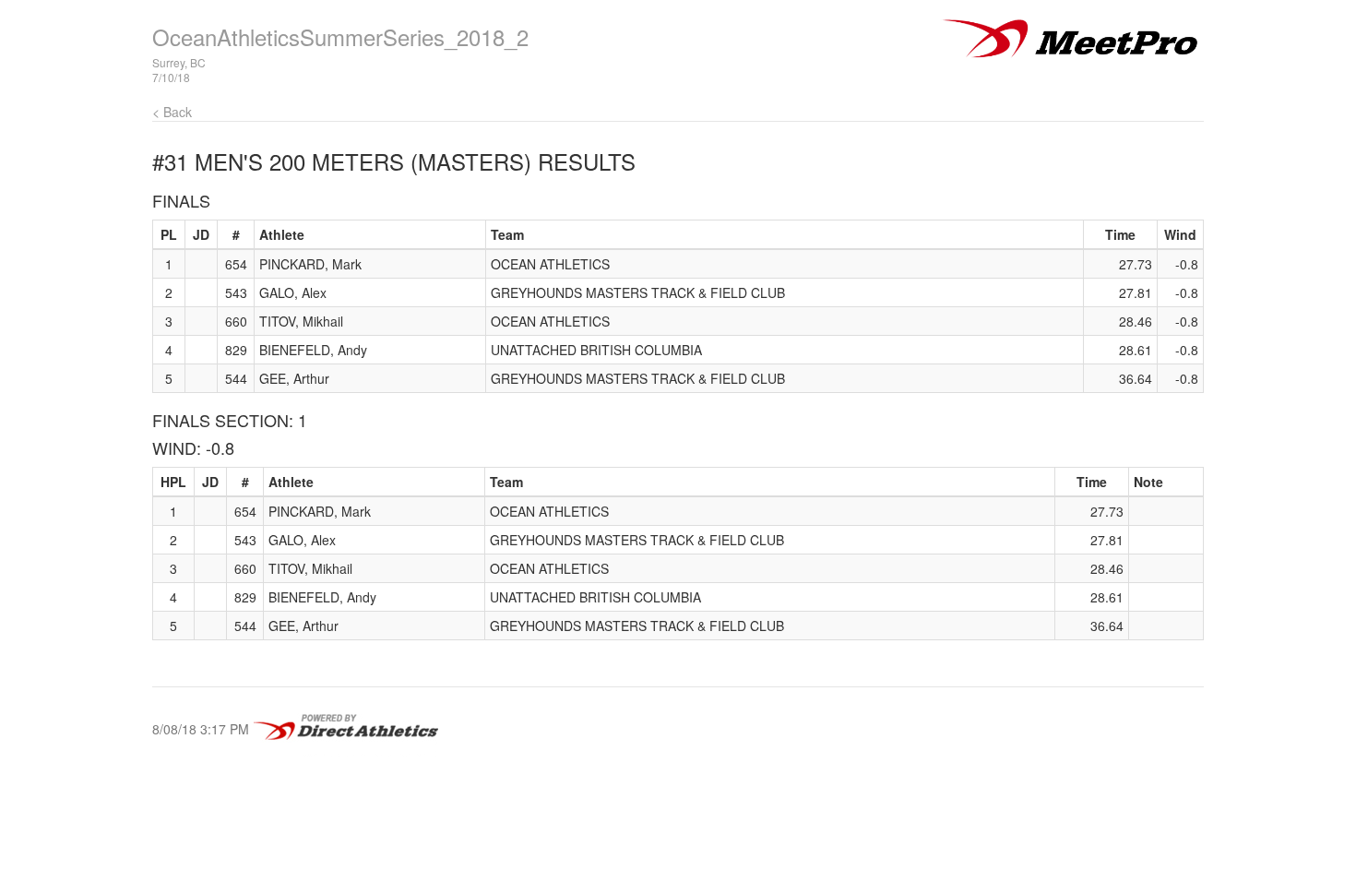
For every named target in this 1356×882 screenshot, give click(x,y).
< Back (172, 111)
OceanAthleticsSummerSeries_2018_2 (340, 36)
